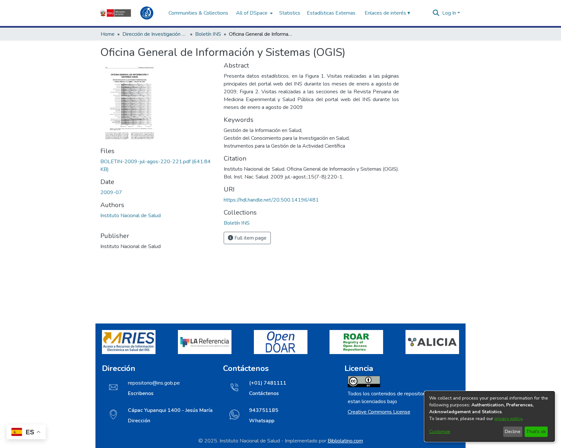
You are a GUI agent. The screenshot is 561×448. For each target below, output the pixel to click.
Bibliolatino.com (345, 440)
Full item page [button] (250, 238)
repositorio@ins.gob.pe (154, 383)
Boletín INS (208, 34)
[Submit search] (436, 13)
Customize (439, 431)
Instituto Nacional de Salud (130, 215)
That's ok (536, 431)
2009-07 (111, 192)
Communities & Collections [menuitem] (198, 13)
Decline (512, 431)
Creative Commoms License (379, 411)
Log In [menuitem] (449, 13)
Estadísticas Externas (331, 13)
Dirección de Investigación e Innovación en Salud (154, 34)
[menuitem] (254, 13)
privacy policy (508, 418)
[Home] (131, 13)
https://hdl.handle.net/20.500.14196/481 (271, 200)
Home (108, 34)
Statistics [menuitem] (289, 13)
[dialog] (490, 416)
